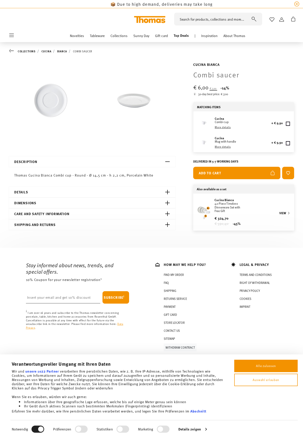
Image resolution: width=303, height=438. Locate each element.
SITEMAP (169, 338)
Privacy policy (250, 291)
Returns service (175, 299)
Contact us (172, 330)
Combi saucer (82, 51)
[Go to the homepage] (149, 19)
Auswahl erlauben (266, 380)
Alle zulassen (266, 366)
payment (170, 306)
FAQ (166, 283)
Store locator (174, 322)
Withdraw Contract (180, 347)
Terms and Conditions (256, 275)
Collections (26, 51)
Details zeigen (189, 429)
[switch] (81, 429)
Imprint (245, 306)
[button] (77, 36)
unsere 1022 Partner (42, 371)
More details (223, 127)
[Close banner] (296, 4)
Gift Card (170, 314)
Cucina (46, 51)
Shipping (170, 291)
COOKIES (245, 299)
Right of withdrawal (255, 283)
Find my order (174, 275)
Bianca (62, 51)
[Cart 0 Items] (292, 19)
